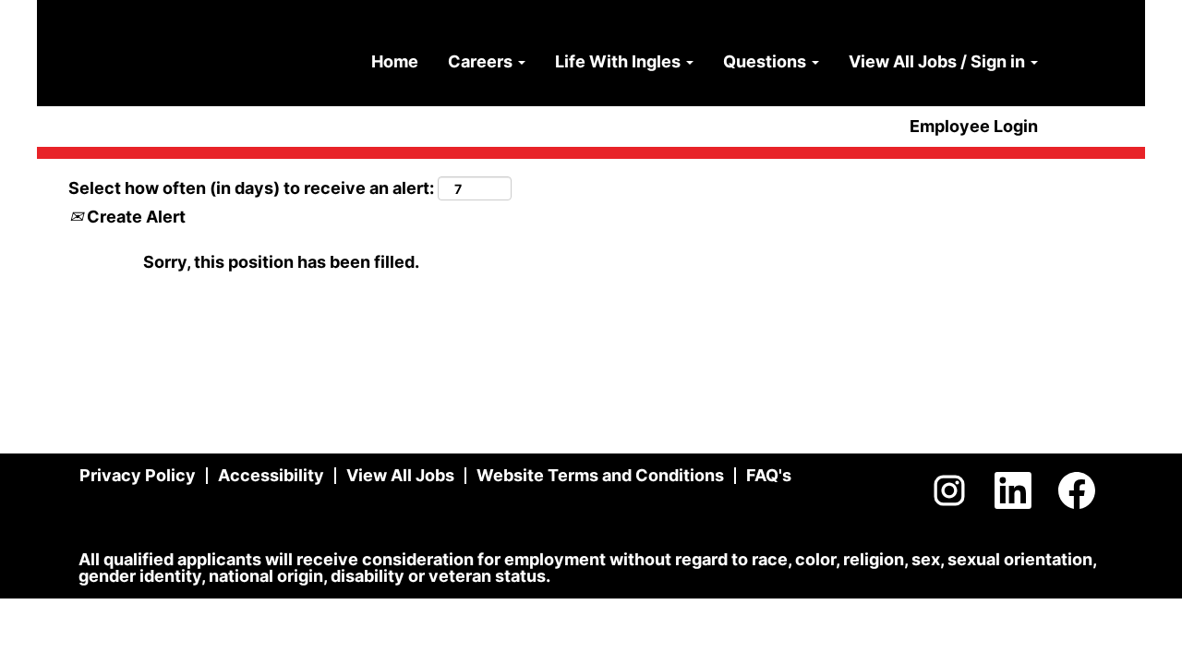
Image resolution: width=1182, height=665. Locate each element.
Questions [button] (766, 61)
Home (394, 61)
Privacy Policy (137, 475)
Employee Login (974, 126)
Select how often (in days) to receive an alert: (251, 188)
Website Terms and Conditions (600, 475)
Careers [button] (482, 61)
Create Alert (134, 216)
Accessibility (271, 475)
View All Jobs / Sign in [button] (939, 61)
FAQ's (768, 475)
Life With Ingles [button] (619, 61)
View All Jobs (400, 475)
